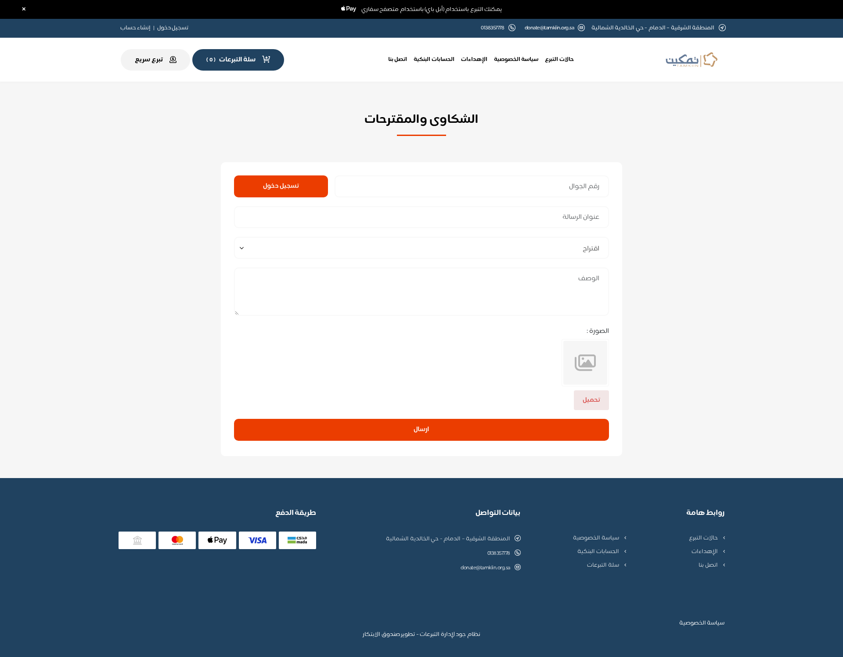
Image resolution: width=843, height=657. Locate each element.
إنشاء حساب (135, 28)
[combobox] (421, 248)
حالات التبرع (559, 59)
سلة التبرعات (603, 565)
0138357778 (498, 553)
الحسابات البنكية (434, 59)
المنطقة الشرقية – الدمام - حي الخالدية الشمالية (448, 539)
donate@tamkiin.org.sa (549, 28)
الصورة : (598, 331)
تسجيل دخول (173, 28)
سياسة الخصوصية (516, 59)
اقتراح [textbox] (591, 248)
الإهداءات (474, 59)
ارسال (421, 429)
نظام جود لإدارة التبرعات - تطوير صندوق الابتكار (421, 634)
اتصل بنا (397, 59)
